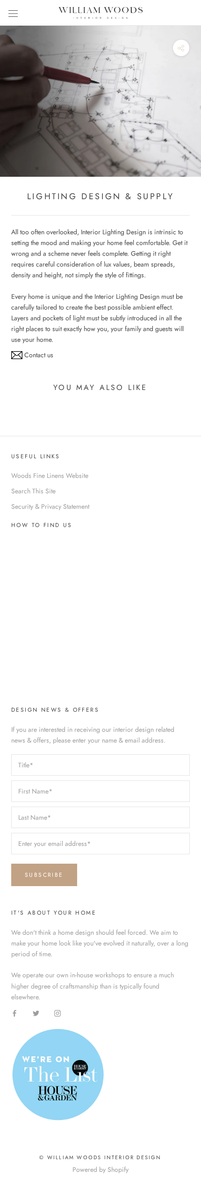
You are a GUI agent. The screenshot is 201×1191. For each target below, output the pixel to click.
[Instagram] (57, 1013)
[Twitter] (36, 1013)
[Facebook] (14, 1013)
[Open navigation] (13, 13)
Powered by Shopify (100, 1169)
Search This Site (33, 491)
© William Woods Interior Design (100, 1157)
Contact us (37, 355)
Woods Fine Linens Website (49, 475)
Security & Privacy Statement (50, 506)
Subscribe (44, 875)
